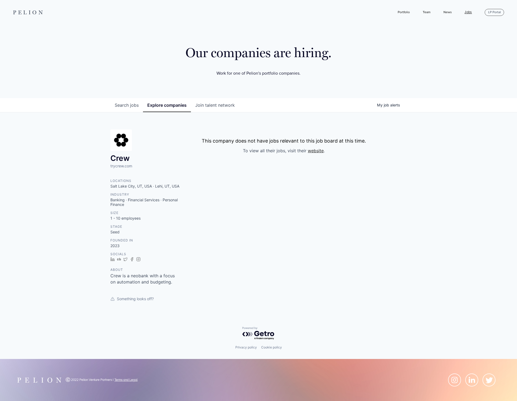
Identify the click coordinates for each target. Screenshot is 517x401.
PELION (29, 12)
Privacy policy (246, 347)
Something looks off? (135, 298)
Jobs (468, 12)
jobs (127, 105)
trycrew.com (121, 166)
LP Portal (494, 12)
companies (167, 105)
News (447, 12)
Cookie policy (271, 347)
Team (427, 12)
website (316, 150)
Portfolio (404, 12)
